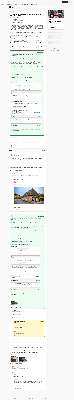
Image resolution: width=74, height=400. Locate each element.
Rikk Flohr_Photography (20, 321)
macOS (12, 137)
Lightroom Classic (11, 4)
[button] (64, 2)
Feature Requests (27, 1)
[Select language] (60, 2)
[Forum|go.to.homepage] (5, 2)
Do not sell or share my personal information (38, 398)
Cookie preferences (29, 398)
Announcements (21, 1)
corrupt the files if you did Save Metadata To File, (33, 226)
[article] (27, 162)
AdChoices (46, 398)
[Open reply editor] (27, 146)
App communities (6, 4)
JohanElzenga (16, 366)
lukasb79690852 (15, 19)
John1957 (14, 154)
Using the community (16, 398)
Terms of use (21, 398)
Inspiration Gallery (33, 1)
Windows (15, 137)
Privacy (25, 398)
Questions (15, 4)
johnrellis (14, 51)
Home (2, 4)
